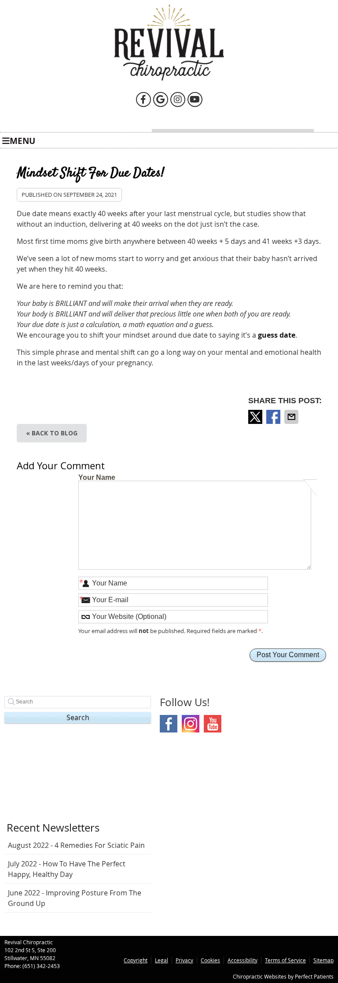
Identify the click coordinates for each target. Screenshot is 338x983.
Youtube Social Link (212, 724)
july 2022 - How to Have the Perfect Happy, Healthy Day (66, 869)
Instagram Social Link (190, 724)
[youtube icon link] (194, 98)
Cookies (210, 960)
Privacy (184, 960)
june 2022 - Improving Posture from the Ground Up (74, 898)
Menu (22, 140)
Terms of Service (285, 960)
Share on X (256, 417)
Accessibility (242, 960)
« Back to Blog (51, 433)
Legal (161, 960)
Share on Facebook (274, 417)
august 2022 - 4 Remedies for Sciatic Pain (76, 845)
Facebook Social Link (168, 724)
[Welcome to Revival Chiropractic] (169, 78)
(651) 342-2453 (41, 965)
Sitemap (323, 960)
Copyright (135, 960)
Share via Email (292, 417)
